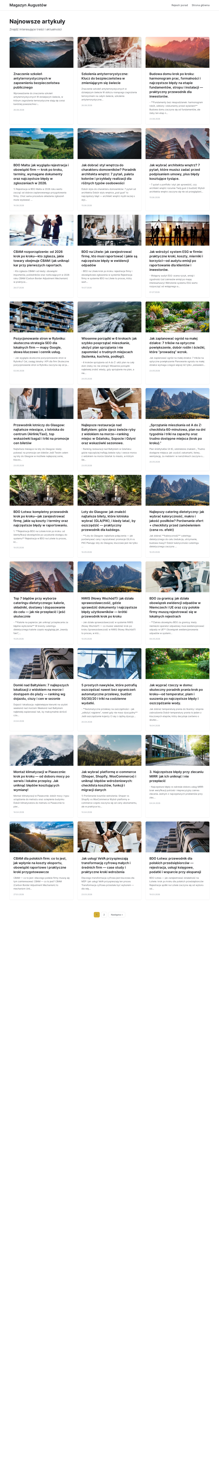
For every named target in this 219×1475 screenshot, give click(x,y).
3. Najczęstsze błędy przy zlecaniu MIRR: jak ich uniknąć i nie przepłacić (176, 776)
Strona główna (201, 5)
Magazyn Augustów (28, 5)
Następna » (117, 914)
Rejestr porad (180, 5)
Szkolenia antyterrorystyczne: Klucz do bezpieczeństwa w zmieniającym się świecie (104, 78)
